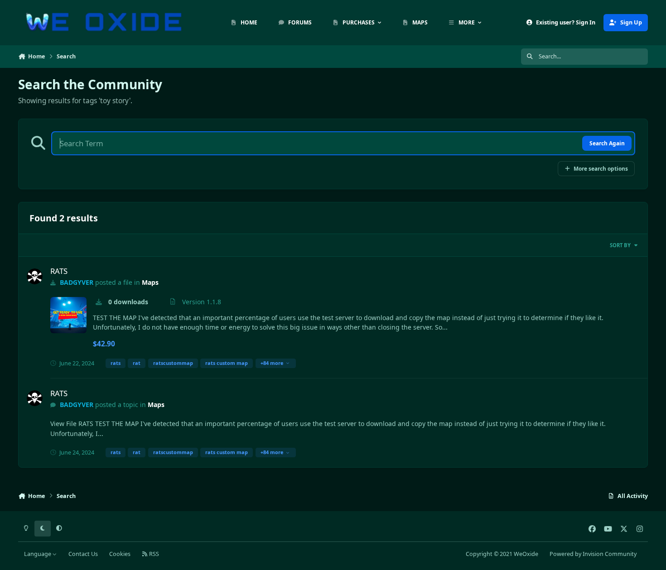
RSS (153, 554)
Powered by (593, 554)
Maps (150, 282)
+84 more (272, 362)
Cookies (119, 554)
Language (38, 554)
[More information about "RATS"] (68, 315)
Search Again (607, 143)
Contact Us (83, 554)
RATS (59, 271)
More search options (601, 168)
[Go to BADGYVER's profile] (35, 276)
